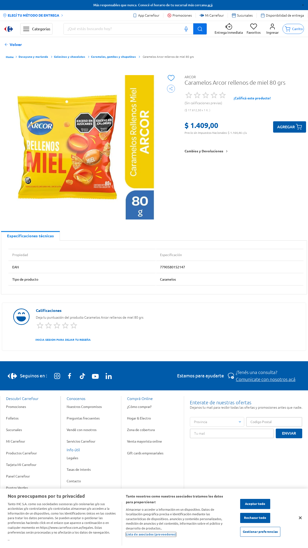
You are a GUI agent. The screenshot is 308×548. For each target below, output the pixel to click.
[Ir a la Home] (8, 29)
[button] (272, 29)
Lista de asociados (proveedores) (151, 534)
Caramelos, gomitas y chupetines (113, 56)
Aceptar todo (255, 504)
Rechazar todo (255, 518)
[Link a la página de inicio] (10, 57)
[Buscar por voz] (186, 29)
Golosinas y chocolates (69, 56)
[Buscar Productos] (200, 28)
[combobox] (135, 29)
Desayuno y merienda (33, 56)
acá (209, 5)
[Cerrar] (300, 518)
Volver (16, 44)
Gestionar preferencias (260, 532)
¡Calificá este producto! (252, 98)
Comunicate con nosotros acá (265, 379)
